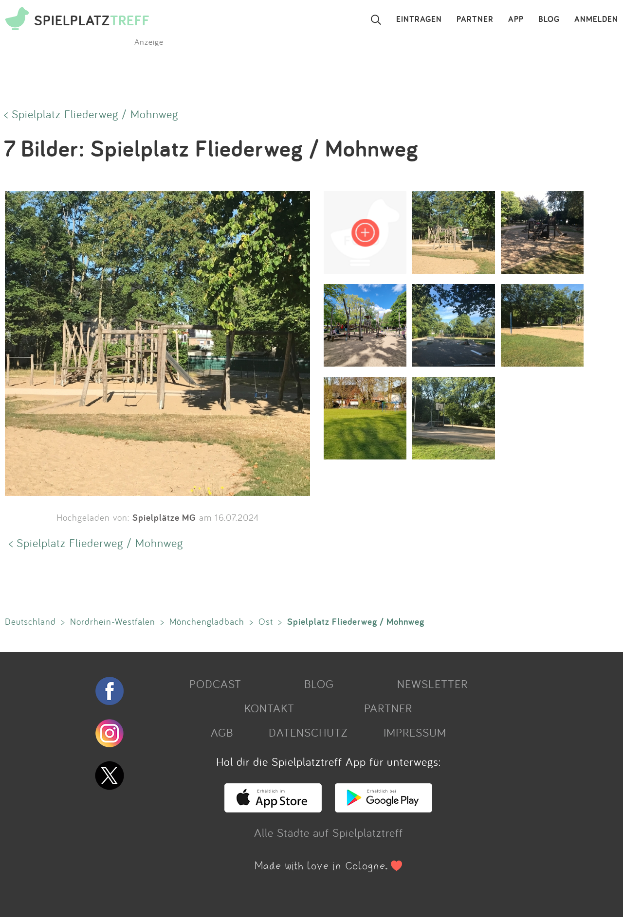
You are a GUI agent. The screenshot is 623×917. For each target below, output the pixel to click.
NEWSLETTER (432, 683)
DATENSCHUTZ (308, 732)
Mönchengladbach (206, 621)
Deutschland (30, 621)
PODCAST (215, 683)
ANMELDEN (596, 19)
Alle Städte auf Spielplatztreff (328, 832)
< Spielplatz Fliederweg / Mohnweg (91, 113)
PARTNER (475, 19)
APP (516, 19)
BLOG (549, 19)
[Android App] (383, 808)
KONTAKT (269, 708)
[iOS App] (273, 808)
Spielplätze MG (164, 517)
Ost (265, 621)
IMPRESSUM (415, 732)
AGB (222, 732)
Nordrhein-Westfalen (112, 621)
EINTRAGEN (419, 19)
